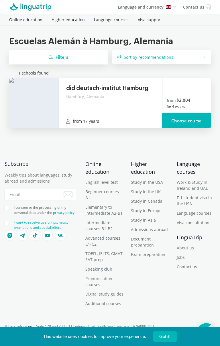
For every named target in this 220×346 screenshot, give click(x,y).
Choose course (186, 121)
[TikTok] (35, 235)
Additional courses (103, 303)
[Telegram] (22, 235)
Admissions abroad (149, 229)
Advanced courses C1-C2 (102, 241)
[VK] (60, 235)
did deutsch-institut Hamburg (107, 88)
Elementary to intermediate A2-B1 (104, 210)
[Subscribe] (68, 194)
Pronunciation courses (98, 281)
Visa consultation (193, 222)
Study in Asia (143, 220)
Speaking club (98, 269)
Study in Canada (146, 201)
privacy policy (63, 212)
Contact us (187, 266)
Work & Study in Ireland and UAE (192, 185)
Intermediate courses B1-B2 (99, 225)
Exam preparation (148, 254)
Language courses (111, 19)
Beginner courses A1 (102, 194)
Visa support (150, 19)
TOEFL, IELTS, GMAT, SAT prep (104, 256)
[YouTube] (47, 235)
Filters (62, 57)
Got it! (164, 336)
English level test (101, 182)
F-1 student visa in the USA (194, 200)
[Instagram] (10, 235)
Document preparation (142, 242)
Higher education (68, 19)
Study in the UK (146, 191)
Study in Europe (146, 210)
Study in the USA (147, 182)
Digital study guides (104, 294)
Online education (25, 19)
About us (185, 248)
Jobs (181, 257)
